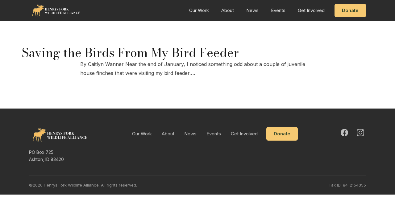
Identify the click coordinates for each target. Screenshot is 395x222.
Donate (350, 10)
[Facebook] (344, 132)
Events (278, 10)
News (252, 10)
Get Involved (311, 10)
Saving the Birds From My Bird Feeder (130, 52)
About (227, 10)
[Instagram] (360, 132)
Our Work (199, 10)
